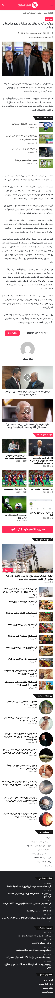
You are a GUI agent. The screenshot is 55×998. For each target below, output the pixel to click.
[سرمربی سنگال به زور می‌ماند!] (46, 163)
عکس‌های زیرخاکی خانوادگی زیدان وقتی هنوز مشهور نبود (15, 457)
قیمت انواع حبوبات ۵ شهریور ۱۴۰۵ (22, 601)
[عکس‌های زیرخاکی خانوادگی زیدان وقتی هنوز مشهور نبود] (14, 446)
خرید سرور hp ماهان (43, 857)
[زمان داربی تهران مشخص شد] (41, 478)
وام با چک (47, 865)
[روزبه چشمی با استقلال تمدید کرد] (46, 127)
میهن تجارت (47, 992)
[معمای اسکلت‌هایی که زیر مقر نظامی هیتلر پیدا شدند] (46, 707)
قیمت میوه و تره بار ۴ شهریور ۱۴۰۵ (22, 659)
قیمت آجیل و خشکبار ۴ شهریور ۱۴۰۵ (21, 647)
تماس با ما (48, 980)
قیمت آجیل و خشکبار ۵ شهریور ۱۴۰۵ (21, 613)
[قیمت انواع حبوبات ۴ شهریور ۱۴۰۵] (46, 639)
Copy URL (12, 333)
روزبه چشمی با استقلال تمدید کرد (24, 124)
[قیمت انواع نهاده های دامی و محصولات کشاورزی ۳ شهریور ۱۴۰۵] (46, 685)
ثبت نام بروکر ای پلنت (42, 853)
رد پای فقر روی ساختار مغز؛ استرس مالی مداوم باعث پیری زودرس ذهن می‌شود (20, 799)
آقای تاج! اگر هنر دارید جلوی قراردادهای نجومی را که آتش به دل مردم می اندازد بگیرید (41, 461)
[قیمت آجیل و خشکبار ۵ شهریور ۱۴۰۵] (46, 616)
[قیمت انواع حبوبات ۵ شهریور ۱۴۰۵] (46, 605)
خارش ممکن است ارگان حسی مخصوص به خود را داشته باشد (20, 719)
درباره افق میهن (46, 984)
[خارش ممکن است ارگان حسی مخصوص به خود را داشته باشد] (46, 723)
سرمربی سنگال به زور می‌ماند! (26, 160)
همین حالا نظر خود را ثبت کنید (27, 529)
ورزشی (26, 13)
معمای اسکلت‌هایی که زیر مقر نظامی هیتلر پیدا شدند (22, 703)
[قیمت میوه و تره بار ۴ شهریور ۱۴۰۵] (46, 662)
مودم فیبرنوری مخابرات (41, 841)
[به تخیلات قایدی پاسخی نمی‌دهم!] (46, 152)
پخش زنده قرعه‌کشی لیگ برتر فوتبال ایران (15, 516)
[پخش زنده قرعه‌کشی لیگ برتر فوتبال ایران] (14, 504)
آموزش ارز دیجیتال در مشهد (39, 845)
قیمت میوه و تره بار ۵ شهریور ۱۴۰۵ (22, 624)
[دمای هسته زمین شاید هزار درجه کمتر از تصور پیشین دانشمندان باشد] (46, 819)
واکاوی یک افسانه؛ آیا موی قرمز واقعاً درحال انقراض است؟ (22, 767)
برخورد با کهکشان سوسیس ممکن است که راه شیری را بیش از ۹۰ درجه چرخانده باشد (19, 783)
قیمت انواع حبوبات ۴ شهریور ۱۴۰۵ (22, 636)
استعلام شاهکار (45, 849)
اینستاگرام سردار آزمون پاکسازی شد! (41, 514)
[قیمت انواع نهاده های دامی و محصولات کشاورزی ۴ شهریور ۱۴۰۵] (46, 674)
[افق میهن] (27, 5)
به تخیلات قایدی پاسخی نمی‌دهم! (24, 148)
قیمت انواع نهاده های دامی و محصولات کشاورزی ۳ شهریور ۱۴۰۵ (20, 683)
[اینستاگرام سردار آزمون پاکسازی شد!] (41, 503)
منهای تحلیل (35, 13)
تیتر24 (49, 837)
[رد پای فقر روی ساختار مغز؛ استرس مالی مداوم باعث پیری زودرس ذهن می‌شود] (46, 803)
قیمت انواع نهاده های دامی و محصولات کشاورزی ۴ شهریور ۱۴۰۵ (20, 672)
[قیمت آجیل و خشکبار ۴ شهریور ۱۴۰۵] (46, 651)
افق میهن (47, 13)
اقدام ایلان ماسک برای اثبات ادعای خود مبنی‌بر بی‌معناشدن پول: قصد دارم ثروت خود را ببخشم (20, 736)
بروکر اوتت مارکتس (43, 861)
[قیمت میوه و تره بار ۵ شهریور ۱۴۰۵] (46, 628)
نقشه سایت (48, 988)
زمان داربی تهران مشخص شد (42, 489)
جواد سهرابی (27, 359)
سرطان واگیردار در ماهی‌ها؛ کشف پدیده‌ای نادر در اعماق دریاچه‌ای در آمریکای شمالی (20, 751)
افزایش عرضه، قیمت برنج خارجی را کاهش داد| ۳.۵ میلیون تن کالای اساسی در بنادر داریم (29, 577)
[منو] (52, 6)
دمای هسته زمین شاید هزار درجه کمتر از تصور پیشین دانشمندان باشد (20, 815)
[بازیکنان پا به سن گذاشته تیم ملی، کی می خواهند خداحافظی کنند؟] (46, 138)
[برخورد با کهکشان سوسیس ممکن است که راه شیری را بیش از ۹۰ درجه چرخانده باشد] (46, 787)
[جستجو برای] (3, 6)
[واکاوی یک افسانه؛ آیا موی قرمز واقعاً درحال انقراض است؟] (46, 771)
